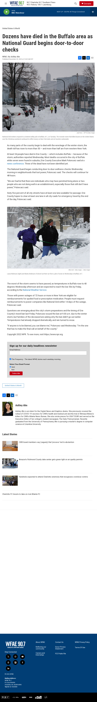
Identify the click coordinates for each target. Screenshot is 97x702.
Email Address (15, 350)
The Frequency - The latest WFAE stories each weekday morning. (36, 359)
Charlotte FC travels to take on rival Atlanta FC (21, 494)
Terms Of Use (80, 647)
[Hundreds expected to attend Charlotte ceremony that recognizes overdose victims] (10, 481)
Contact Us (59, 642)
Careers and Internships (40, 654)
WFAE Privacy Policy (82, 642)
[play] (6, 11)
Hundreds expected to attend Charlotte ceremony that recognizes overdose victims (53, 477)
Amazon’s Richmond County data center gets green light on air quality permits (51, 459)
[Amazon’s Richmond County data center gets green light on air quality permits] (10, 463)
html (13, 367)
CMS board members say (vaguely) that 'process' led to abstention (46, 442)
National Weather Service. (35, 290)
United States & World (11, 28)
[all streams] (93, 11)
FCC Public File (60, 654)
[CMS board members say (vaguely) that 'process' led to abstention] (10, 446)
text (12, 370)
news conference (15, 163)
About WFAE (40, 642)
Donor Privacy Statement (60, 648)
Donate (87, 3)
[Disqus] (48, 541)
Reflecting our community (41, 648)
